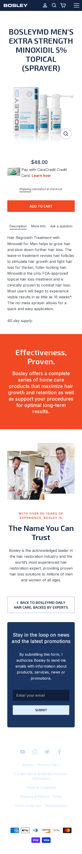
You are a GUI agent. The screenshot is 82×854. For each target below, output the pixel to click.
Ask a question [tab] (61, 226)
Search (28, 765)
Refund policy (56, 806)
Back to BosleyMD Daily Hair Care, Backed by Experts (41, 604)
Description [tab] (18, 226)
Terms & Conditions (41, 787)
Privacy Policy (48, 765)
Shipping (25, 189)
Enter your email (30, 695)
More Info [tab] (38, 226)
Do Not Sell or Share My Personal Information (41, 776)
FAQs (58, 797)
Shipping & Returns (34, 797)
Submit (41, 710)
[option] (41, 111)
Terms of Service (28, 806)
